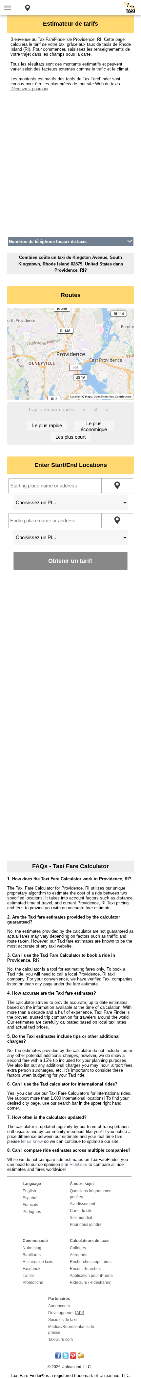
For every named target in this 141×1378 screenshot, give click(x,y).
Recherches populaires (90, 1261)
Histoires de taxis (38, 1261)
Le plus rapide (47, 425)
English (29, 1191)
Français (30, 1204)
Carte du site (81, 1210)
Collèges (78, 1248)
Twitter (28, 1275)
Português (32, 1211)
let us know (32, 1141)
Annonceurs (59, 1306)
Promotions (33, 1282)
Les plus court (70, 437)
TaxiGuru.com (60, 1339)
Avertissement (82, 1203)
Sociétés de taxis (63, 1319)
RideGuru (78, 1164)
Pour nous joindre (86, 1224)
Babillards (32, 1255)
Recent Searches (85, 1268)
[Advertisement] (70, 162)
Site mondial (81, 1217)
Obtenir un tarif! (70, 560)
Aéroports (78, 1255)
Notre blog (32, 1248)
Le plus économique (94, 426)
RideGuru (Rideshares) (90, 1282)
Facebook (31, 1268)
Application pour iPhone (91, 1275)
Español (30, 1198)
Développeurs (60, 1312)
